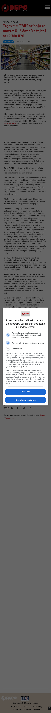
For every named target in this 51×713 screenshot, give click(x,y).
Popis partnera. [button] (22, 366)
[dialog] (26, 356)
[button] (25, 349)
